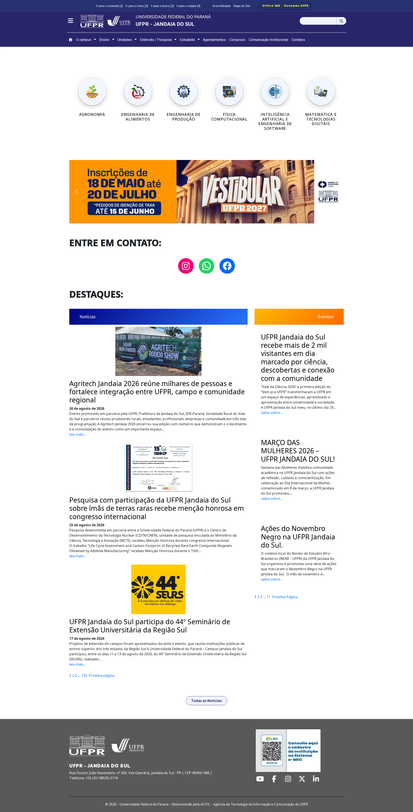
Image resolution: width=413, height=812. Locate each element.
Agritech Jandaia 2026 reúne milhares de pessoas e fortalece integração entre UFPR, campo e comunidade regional (157, 391)
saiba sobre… (272, 412)
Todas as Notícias (206, 700)
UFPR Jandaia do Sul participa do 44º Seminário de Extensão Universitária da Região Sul (149, 626)
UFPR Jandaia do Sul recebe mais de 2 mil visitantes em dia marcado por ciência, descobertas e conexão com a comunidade (297, 357)
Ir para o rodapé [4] (188, 6)
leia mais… (77, 434)
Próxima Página (285, 597)
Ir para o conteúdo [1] (109, 6)
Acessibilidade (222, 6)
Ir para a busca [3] (162, 6)
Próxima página (101, 675)
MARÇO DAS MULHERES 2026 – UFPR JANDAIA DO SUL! (298, 450)
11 (268, 597)
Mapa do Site (242, 6)
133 (84, 675)
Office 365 (271, 6)
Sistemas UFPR (296, 6)
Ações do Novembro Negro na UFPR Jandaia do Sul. (298, 536)
